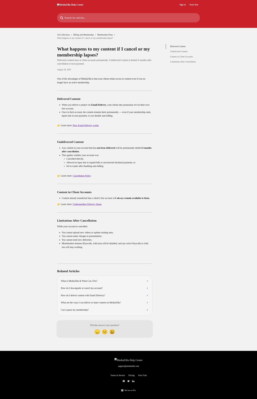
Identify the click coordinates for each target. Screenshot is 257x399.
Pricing (131, 375)
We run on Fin (130, 390)
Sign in (183, 5)
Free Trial (142, 375)
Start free (193, 5)
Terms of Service (118, 375)
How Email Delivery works (86, 125)
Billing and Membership (83, 35)
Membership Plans (105, 35)
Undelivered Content (179, 51)
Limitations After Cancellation (183, 62)
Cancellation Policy (82, 175)
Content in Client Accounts (181, 57)
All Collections (63, 35)
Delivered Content (177, 46)
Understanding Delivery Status (87, 204)
